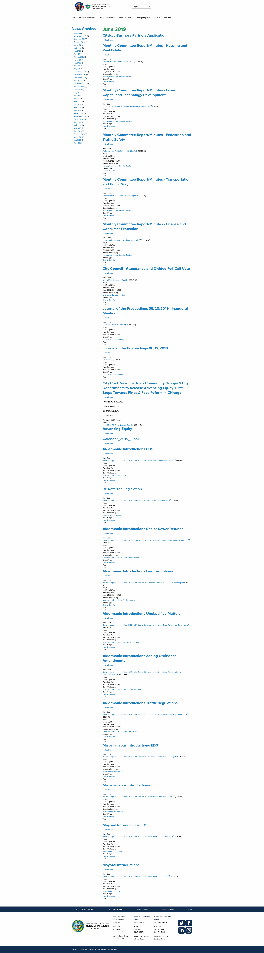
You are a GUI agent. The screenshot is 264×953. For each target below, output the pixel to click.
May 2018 (77, 51)
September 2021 (80, 83)
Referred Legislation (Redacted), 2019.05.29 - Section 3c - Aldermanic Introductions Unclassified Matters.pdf (145, 625)
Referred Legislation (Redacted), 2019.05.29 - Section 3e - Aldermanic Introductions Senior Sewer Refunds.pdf (145, 540)
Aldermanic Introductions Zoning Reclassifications (122, 689)
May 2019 (77, 63)
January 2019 (79, 57)
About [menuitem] (156, 18)
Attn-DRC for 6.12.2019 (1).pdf (114, 280)
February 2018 (79, 42)
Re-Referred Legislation (112, 515)
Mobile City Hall (142, 909)
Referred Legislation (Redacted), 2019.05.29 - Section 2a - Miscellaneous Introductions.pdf (137, 796)
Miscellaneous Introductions (113, 811)
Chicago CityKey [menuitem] (143, 18)
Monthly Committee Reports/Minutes (117, 76)
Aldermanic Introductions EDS (114, 475)
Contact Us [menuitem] (167, 18)
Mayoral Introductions (111, 891)
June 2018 (78, 54)
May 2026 (77, 140)
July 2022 (77, 98)
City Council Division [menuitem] (106, 18)
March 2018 (78, 45)
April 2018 (77, 48)
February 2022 (79, 86)
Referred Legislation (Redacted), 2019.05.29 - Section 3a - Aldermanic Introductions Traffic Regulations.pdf (144, 714)
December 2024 (80, 119)
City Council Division (115, 909)
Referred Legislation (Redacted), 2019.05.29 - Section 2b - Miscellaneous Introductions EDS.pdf (139, 757)
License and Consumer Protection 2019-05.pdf (120, 240)
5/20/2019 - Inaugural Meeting (114, 325)
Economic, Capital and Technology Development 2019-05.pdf (126, 106)
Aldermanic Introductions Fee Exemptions (119, 600)
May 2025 (77, 128)
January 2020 (79, 80)
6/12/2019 (106, 359)
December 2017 (80, 39)
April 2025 (77, 125)
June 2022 (78, 95)
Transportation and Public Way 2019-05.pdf (119, 195)
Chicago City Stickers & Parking (83, 909)
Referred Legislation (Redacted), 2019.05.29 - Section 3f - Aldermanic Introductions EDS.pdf (138, 460)
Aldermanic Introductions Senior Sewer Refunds (121, 557)
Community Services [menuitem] (125, 18)
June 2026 (78, 143)
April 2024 (77, 107)
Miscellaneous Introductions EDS (115, 771)
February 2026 (79, 134)
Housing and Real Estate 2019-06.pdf (117, 62)
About (190, 909)
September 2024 (80, 116)
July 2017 (77, 33)
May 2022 (77, 92)
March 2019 (78, 60)
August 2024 (78, 113)
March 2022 (78, 89)
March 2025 (78, 122)
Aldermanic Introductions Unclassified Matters (121, 642)
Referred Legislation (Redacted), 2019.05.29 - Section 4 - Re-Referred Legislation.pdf (135, 500)
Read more (109, 40)
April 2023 (77, 101)
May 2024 (77, 110)
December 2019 (80, 77)
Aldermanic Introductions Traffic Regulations (120, 732)
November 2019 (80, 75)
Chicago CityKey (168, 909)
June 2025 (78, 131)
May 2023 (77, 104)
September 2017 (80, 36)
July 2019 (77, 69)
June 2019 (78, 66)
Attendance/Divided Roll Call (114, 295)
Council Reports (109, 81)
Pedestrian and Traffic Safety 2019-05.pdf (119, 151)
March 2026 (78, 137)
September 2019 (80, 72)
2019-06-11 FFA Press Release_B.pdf (117, 425)
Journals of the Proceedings (113, 339)
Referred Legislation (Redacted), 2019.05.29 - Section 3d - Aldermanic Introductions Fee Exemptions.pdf (143, 582)
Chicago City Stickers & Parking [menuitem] (83, 18)
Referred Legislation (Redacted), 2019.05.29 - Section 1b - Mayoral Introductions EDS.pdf (137, 836)
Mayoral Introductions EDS (113, 851)
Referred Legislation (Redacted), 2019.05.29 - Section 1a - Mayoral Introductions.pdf (135, 876)
